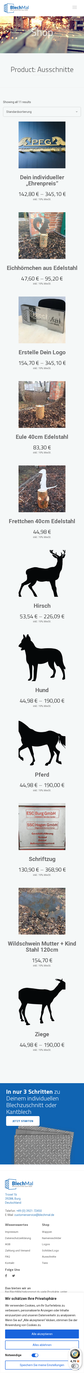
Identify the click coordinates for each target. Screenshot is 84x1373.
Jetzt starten (22, 1121)
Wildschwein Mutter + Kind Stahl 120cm (42, 946)
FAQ (7, 1256)
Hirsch (42, 605)
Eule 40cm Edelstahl (42, 437)
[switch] (75, 1366)
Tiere (45, 1262)
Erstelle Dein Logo (42, 352)
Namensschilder (51, 1238)
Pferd (42, 774)
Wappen (47, 1231)
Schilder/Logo (50, 1250)
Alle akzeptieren (42, 1334)
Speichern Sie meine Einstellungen (42, 1365)
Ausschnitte (49, 1256)
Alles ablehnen (42, 1345)
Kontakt (9, 1262)
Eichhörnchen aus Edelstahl (42, 268)
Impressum (11, 1231)
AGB (7, 1244)
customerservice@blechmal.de (34, 1214)
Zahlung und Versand (17, 1250)
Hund (42, 690)
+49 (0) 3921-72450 (29, 1210)
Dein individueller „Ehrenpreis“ (42, 180)
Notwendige (13, 1355)
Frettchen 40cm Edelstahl (42, 521)
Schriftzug (42, 859)
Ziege (42, 1034)
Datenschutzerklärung (18, 1238)
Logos (46, 1244)
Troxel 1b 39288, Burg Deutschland (13, 1198)
